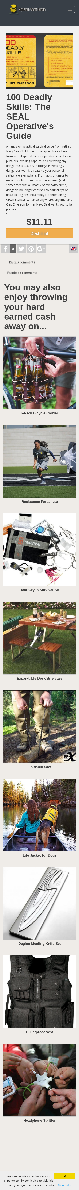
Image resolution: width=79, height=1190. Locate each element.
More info (64, 1185)
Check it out (39, 233)
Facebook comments (22, 272)
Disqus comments (22, 262)
